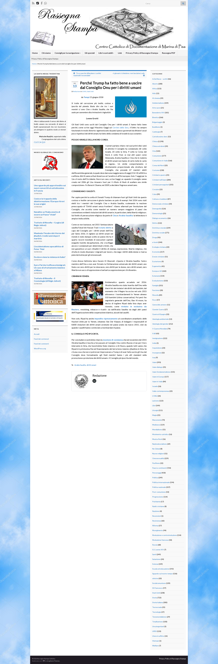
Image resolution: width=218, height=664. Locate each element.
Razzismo (155, 511)
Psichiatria (156, 501)
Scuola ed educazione (160, 569)
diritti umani (91, 365)
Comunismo (157, 156)
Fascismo (155, 290)
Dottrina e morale (159, 228)
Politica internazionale (161, 482)
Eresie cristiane (158, 257)
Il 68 (154, 333)
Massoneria (156, 420)
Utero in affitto (158, 636)
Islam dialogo (157, 367)
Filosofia (155, 295)
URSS (154, 631)
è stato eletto (105, 227)
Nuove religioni (158, 453)
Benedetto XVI (158, 112)
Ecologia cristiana (159, 247)
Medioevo (156, 425)
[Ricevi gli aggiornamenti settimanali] (45, 3)
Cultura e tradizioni (159, 199)
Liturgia (155, 410)
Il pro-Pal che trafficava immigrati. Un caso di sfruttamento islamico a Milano (50, 267)
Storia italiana (157, 602)
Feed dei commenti (41, 344)
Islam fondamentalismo (161, 372)
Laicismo (155, 401)
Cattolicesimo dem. (159, 136)
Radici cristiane (158, 506)
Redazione (76, 91)
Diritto (154, 223)
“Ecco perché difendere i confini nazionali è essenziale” (87, 74)
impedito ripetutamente (106, 318)
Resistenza (156, 521)
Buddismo (156, 127)
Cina (115, 215)
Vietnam (155, 641)
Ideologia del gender (160, 324)
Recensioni (156, 516)
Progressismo (157, 497)
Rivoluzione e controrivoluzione (164, 535)
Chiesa (155, 141)
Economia (156, 252)
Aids (154, 93)
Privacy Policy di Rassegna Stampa (142, 53)
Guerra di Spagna (159, 314)
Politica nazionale (159, 487)
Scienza (155, 564)
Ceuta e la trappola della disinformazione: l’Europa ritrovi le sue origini (49, 201)
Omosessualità (158, 458)
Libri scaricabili (106, 53)
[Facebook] (42, 3)
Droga (154, 237)
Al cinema (156, 98)
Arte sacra (156, 108)
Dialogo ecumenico (159, 218)
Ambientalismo (158, 103)
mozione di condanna (113, 340)
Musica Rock (157, 439)
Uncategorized (158, 626)
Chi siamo (46, 53)
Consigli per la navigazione (67, 53)
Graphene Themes (53, 661)
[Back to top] (212, 658)
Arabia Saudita (126, 215)
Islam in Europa (158, 377)
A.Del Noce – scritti (160, 79)
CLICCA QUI (39, 142)
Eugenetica (156, 266)
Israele (155, 386)
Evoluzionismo (157, 281)
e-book (155, 242)
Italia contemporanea (160, 391)
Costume (156, 170)
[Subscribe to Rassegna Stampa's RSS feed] (33, 3)
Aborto (155, 84)
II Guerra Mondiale (159, 329)
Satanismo (156, 559)
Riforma (155, 525)
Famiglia (155, 285)
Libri (154, 405)
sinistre (155, 578)
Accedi (36, 334)
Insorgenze (156, 353)
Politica (155, 477)
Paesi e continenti (159, 468)
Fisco (154, 300)
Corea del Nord (158, 165)
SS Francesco (157, 588)
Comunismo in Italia (160, 160)
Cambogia (156, 132)
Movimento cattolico (160, 434)
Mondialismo (157, 429)
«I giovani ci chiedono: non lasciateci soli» (129, 73)
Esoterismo (156, 261)
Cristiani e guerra (159, 175)
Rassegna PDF (168, 53)
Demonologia (157, 213)
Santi (154, 554)
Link (120, 53)
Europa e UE (157, 271)
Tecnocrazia (157, 607)
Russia (154, 545)
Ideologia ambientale (160, 319)
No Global (156, 449)
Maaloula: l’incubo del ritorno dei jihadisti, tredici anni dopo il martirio (49, 236)
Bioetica (155, 117)
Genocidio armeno (159, 305)
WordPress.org (40, 348)
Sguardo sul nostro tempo (162, 574)
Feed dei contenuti (41, 339)
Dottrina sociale (158, 233)
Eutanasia (156, 276)
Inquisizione (157, 348)
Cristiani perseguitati (160, 185)
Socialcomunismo (159, 583)
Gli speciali (90, 53)
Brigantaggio (157, 122)
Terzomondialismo (159, 617)
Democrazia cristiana (160, 204)
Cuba (154, 194)
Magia (154, 415)
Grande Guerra (158, 309)
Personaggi (156, 473)
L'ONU (84, 91)
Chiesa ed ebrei (158, 146)
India (154, 343)
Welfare (155, 646)
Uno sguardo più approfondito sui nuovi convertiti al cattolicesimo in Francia (50, 188)
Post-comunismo (159, 492)
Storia (154, 598)
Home (35, 53)
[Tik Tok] (37, 3)
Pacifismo (156, 463)
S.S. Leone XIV (158, 549)
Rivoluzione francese (160, 540)
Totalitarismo (157, 622)
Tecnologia (156, 612)
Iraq (153, 357)
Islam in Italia (157, 381)
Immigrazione (157, 338)
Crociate (155, 189)
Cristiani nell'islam (159, 180)
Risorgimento (157, 530)
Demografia (156, 209)
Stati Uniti (90, 91)
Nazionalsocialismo (159, 444)
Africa (154, 88)
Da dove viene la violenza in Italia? (49, 257)
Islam (154, 362)
